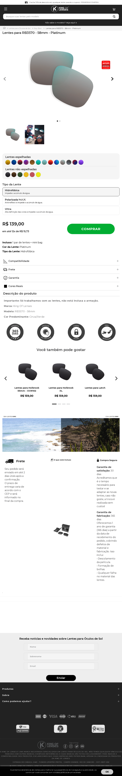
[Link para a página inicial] (4, 28)
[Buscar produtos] (114, 16)
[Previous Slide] (5, 378)
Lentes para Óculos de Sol (19, 28)
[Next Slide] (116, 378)
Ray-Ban (38, 28)
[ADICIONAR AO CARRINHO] (91, 229)
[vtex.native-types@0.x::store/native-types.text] (23, 732)
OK (107, 771)
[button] (61, 22)
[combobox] (61, 16)
